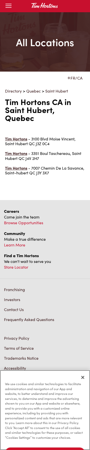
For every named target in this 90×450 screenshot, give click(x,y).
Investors (12, 299)
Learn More (14, 244)
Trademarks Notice (21, 358)
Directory (13, 91)
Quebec (33, 91)
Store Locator (16, 267)
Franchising (14, 289)
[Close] (82, 377)
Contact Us (14, 309)
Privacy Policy (16, 338)
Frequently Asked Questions (29, 319)
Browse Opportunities (23, 222)
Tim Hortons (16, 138)
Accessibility (15, 368)
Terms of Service (19, 348)
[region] (45, 410)
